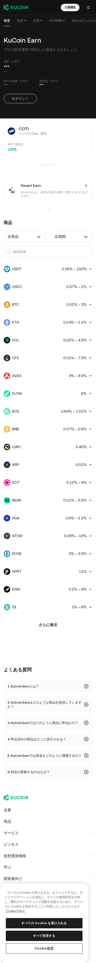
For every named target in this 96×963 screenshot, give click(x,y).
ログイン (18, 98)
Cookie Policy (15, 911)
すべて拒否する (44, 935)
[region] (44, 923)
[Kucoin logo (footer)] (18, 798)
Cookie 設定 (44, 948)
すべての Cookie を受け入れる (44, 923)
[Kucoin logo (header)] (16, 7)
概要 (7, 20)
